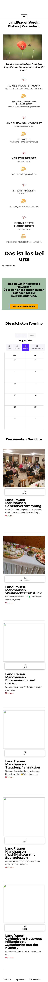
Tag (9, 348)
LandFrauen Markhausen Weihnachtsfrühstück (23, 590)
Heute (32, 335)
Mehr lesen (9, 516)
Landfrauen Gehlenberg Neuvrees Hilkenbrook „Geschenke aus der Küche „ (23, 942)
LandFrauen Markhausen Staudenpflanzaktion (22, 764)
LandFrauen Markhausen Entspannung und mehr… (20, 678)
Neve (11, 974)
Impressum (20, 979)
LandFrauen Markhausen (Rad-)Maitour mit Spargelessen (20, 852)
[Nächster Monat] (24, 335)
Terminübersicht (37, 348)
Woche (17, 348)
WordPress (34, 974)
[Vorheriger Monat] (18, 335)
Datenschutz (34, 979)
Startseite (6, 979)
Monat (25, 348)
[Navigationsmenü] (24, 16)
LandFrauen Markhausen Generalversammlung (23, 503)
